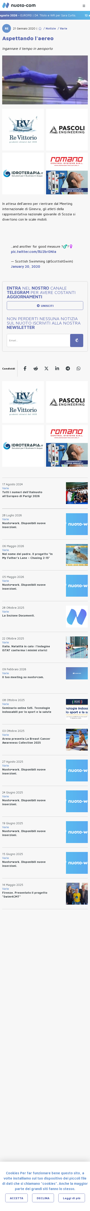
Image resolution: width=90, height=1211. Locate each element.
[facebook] (25, 368)
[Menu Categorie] (84, 4)
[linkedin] (57, 368)
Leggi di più (71, 1198)
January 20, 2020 (25, 266)
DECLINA (43, 1198)
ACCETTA (16, 1198)
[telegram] (67, 368)
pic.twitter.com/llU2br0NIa (33, 252)
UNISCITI (47, 306)
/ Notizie (49, 28)
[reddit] (35, 368)
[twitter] (46, 368)
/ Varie (61, 28)
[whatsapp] (78, 368)
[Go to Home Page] (40, 28)
